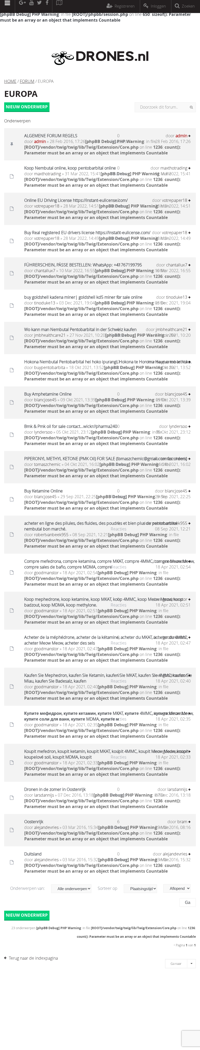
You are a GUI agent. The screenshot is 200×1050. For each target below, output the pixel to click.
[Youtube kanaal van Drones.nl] (31, 6)
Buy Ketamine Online (43, 491)
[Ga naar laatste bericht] (189, 136)
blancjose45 (45, 400)
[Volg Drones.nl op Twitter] (39, 6)
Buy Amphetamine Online (48, 394)
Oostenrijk (33, 821)
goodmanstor (46, 573)
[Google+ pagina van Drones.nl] (22, 6)
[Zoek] (191, 107)
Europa (21, 93)
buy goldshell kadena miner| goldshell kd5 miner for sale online (83, 297)
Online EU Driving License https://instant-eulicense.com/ (76, 200)
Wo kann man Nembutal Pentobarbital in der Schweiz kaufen (80, 329)
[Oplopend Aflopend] (179, 888)
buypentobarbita (49, 367)
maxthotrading (47, 174)
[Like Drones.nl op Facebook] (47, 6)
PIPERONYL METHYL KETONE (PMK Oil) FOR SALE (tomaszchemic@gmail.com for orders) (105, 458)
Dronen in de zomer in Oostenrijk (55, 789)
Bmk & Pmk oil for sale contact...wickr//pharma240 (70, 426)
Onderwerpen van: (28, 888)
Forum (27, 81)
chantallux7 (44, 270)
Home (10, 81)
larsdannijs (44, 795)
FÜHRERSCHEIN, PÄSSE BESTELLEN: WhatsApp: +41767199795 (83, 265)
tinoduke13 (44, 303)
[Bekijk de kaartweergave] (59, 6)
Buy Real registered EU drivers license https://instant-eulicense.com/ (87, 232)
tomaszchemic (47, 464)
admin (40, 141)
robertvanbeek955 (51, 535)
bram (182, 821)
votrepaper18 (46, 206)
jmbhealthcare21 (50, 335)
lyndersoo (43, 432)
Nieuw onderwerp (27, 107)
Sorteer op (108, 888)
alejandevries (46, 827)
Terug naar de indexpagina (33, 958)
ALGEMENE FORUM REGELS (50, 136)
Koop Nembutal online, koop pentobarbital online (70, 168)
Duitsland (33, 854)
